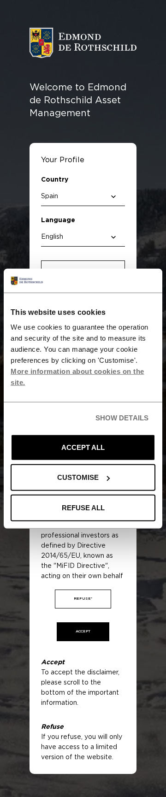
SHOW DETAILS (121, 418)
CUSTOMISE (78, 477)
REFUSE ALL (83, 508)
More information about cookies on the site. (77, 376)
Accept (83, 631)
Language (58, 220)
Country (54, 180)
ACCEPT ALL (83, 447)
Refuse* (83, 599)
